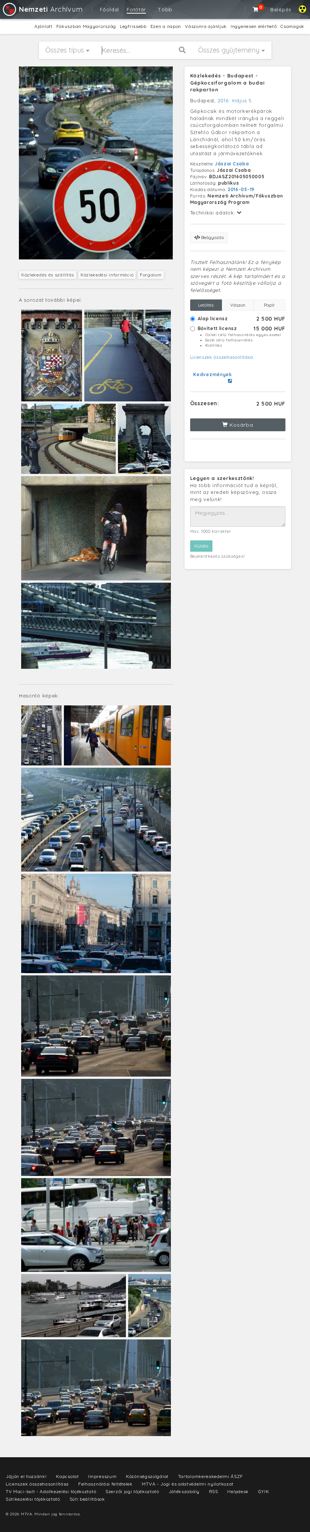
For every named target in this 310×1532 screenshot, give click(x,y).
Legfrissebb (133, 26)
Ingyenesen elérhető (254, 26)
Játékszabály (184, 1491)
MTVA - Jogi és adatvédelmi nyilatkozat (188, 1484)
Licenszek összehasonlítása (221, 357)
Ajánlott (43, 26)
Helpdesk (238, 1491)
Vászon (237, 305)
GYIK (263, 1491)
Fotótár (136, 9)
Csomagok (292, 26)
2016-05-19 (241, 189)
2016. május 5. (235, 100)
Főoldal (109, 9)
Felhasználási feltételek (105, 1484)
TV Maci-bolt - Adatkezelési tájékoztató (51, 1491)
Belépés (280, 9)
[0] (256, 9)
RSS (213, 1491)
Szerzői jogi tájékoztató (132, 1491)
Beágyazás (212, 237)
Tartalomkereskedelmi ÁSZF (210, 1476)
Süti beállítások (87, 1499)
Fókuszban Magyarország (86, 26)
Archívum (50, 9)
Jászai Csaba (232, 164)
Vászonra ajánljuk (206, 26)
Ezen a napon (165, 26)
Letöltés (206, 305)
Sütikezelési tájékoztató (33, 1499)
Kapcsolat (67, 1476)
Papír (269, 305)
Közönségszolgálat (147, 1476)
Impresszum (102, 1476)
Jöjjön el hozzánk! (26, 1476)
